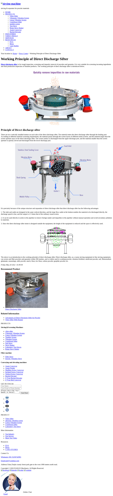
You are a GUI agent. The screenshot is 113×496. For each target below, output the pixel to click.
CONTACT (9, 50)
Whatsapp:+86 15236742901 (11, 457)
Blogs (12, 44)
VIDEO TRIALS (11, 36)
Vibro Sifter (14, 16)
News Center (23, 53)
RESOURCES (10, 40)
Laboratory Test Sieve (13, 427)
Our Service (9, 436)
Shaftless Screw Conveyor (14, 370)
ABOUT (8, 48)
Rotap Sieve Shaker (17, 28)
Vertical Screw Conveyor (14, 374)
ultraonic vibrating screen (14, 421)
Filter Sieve (9, 357)
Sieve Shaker (9, 345)
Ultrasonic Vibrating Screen (19, 18)
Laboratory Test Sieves (13, 347)
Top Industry (9, 434)
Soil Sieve (8, 343)
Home (15, 53)
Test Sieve (13, 26)
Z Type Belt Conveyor (13, 380)
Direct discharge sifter (9, 64)
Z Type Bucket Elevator (13, 378)
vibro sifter (9, 331)
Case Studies (14, 46)
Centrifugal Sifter (16, 22)
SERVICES (9, 38)
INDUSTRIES (10, 34)
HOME (8, 12)
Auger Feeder (10, 368)
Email (6, 494)
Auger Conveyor (16, 30)
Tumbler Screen (10, 337)
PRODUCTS (10, 14)
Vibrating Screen (11, 339)
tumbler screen (15, 24)
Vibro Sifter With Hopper (14, 320)
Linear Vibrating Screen (18, 20)
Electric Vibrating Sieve (13, 359)
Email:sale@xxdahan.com (10, 461)
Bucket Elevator (15, 32)
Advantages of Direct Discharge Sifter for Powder (22, 318)
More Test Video (11, 438)
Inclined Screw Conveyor (14, 372)
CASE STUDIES (11, 449)
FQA (11, 42)
